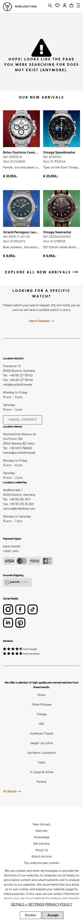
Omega (42, 714)
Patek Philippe (41, 704)
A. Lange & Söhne (41, 772)
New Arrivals (41, 824)
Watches (41, 831)
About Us (41, 850)
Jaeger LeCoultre (41, 743)
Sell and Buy (41, 843)
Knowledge (41, 837)
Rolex (41, 695)
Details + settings (27, 904)
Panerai (41, 782)
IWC (42, 724)
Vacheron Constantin (41, 753)
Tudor (41, 762)
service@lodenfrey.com (19, 508)
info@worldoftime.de (17, 384)
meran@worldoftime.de (19, 453)
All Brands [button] (10, 791)
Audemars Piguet (41, 733)
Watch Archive (41, 856)
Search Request (40, 321)
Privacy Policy (58, 904)
